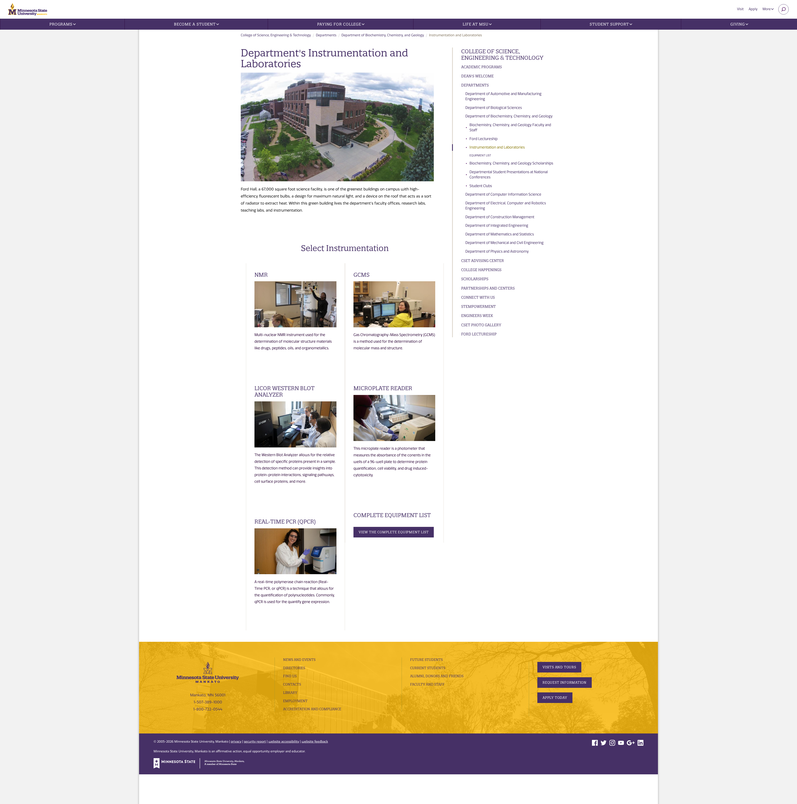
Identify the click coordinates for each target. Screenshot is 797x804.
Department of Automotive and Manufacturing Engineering (503, 96)
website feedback (315, 741)
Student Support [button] (609, 24)
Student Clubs (480, 186)
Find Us (290, 676)
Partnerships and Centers (488, 288)
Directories (294, 668)
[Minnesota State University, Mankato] (208, 672)
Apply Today (555, 698)
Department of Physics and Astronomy (497, 251)
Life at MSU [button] (475, 24)
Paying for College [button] (339, 24)
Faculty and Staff (427, 684)
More (767, 9)
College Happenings (481, 270)
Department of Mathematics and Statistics (499, 234)
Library (290, 693)
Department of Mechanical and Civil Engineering (504, 243)
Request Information (565, 682)
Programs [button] (60, 24)
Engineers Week (477, 315)
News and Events (299, 660)
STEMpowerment (478, 306)
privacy (236, 741)
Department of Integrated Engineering (496, 225)
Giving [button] (737, 24)
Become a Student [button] (195, 24)
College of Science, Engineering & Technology (276, 35)
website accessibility (283, 741)
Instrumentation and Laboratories (497, 147)
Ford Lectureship (483, 139)
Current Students (427, 668)
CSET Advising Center (482, 260)
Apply (753, 9)
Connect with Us (478, 297)
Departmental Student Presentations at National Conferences (508, 174)
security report (255, 741)
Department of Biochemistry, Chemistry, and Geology (382, 35)
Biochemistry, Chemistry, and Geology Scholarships (511, 163)
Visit (740, 9)
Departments (326, 35)
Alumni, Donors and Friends (436, 676)
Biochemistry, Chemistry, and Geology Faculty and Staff (510, 127)
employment (295, 701)
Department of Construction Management (499, 217)
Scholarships (474, 279)
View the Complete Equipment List (394, 532)
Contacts (292, 684)
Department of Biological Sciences (493, 108)
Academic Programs (481, 67)
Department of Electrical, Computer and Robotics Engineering (505, 206)
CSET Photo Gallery (481, 325)
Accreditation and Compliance (312, 709)
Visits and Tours (559, 667)
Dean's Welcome (477, 76)
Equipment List (480, 155)
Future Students (426, 660)
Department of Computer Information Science (503, 194)
